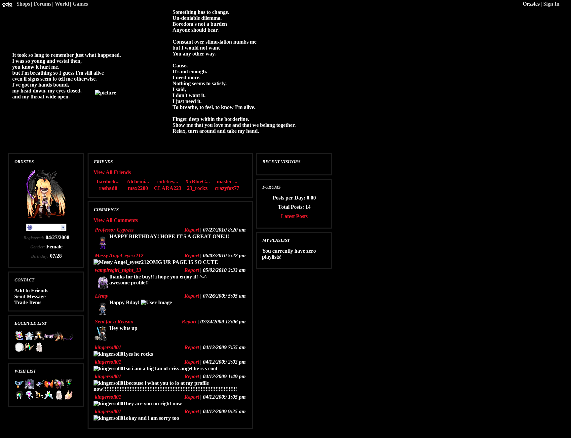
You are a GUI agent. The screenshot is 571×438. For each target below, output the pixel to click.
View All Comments (116, 220)
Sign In (551, 4)
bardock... (108, 181)
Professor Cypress (114, 230)
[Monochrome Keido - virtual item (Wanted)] (19, 398)
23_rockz (197, 188)
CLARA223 (167, 188)
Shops (23, 4)
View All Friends (112, 172)
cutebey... (167, 181)
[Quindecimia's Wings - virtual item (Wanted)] (69, 398)
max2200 (138, 188)
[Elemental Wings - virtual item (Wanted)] (49, 387)
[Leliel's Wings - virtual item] (59, 339)
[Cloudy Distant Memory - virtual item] (39, 339)
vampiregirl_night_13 (118, 270)
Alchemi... (138, 181)
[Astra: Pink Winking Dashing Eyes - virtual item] (29, 339)
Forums (42, 4)
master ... (227, 181)
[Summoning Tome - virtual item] (19, 339)
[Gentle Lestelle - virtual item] (49, 339)
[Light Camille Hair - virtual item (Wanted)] (59, 398)
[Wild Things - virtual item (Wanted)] (29, 387)
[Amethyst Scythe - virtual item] (69, 339)
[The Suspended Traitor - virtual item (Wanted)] (69, 387)
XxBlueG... (197, 181)
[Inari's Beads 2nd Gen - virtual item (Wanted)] (19, 387)
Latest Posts (294, 216)
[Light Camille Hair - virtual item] (39, 350)
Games (80, 4)
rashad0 (108, 188)
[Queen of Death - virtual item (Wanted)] (39, 398)
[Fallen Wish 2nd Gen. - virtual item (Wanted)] (39, 387)
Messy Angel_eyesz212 (119, 255)
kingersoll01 (108, 347)
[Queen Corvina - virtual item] (29, 350)
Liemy (101, 296)
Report (191, 230)
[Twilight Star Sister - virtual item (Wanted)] (49, 398)
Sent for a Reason (114, 321)
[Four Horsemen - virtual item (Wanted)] (59, 387)
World (62, 4)
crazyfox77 (227, 188)
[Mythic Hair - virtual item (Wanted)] (29, 398)
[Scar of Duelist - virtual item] (19, 350)
